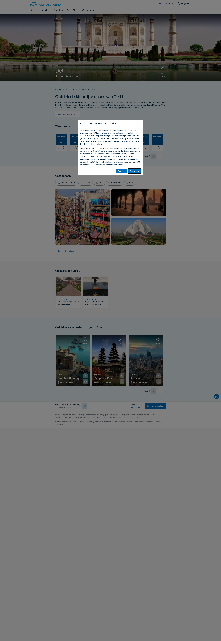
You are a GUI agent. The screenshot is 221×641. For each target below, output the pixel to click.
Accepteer (134, 171)
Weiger (121, 171)
